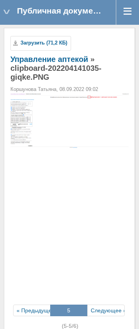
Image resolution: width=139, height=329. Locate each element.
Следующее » (108, 310)
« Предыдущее (36, 310)
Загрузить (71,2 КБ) (43, 43)
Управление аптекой (49, 59)
